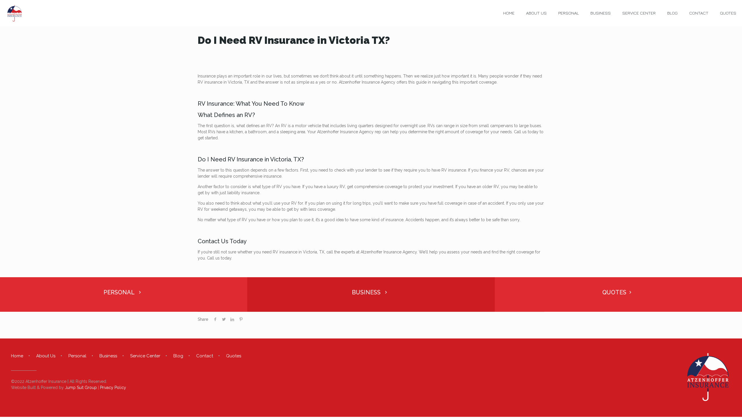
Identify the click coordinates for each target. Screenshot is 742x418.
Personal (77, 355)
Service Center (145, 355)
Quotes (233, 355)
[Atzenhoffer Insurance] (14, 13)
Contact (204, 355)
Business (108, 355)
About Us (45, 355)
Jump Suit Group (81, 387)
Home (17, 355)
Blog (178, 355)
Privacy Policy (113, 387)
